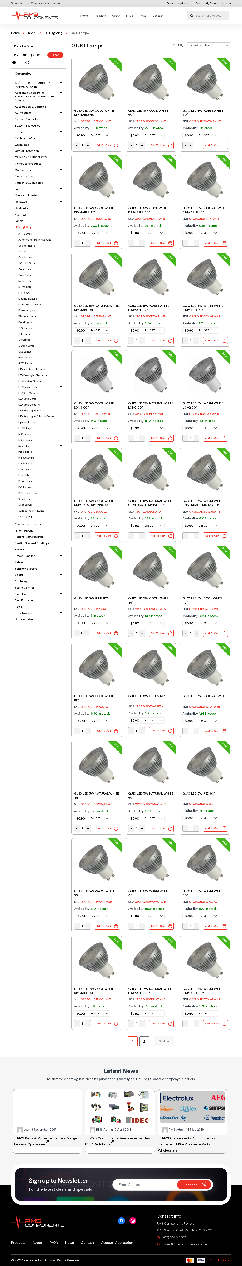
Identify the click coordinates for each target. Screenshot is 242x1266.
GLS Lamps (24, 351)
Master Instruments (28, 524)
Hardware (21, 202)
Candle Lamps (26, 257)
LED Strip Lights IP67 (30, 404)
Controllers (24, 269)
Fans (18, 189)
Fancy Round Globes (30, 304)
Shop (31, 33)
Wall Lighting (25, 516)
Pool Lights (24, 475)
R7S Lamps (24, 487)
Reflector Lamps (27, 493)
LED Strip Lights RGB (30, 410)
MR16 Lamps (25, 439)
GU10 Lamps (25, 357)
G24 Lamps (25, 328)
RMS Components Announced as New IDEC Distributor (118, 1141)
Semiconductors (26, 569)
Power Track (25, 481)
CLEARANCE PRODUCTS (31, 157)
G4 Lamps (24, 334)
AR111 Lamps (25, 233)
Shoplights (24, 499)
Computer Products (28, 164)
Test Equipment (25, 600)
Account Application (178, 3)
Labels (19, 221)
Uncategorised (25, 619)
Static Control (24, 587)
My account (213, 3)
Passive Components (29, 537)
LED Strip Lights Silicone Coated (36, 416)
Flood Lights (25, 322)
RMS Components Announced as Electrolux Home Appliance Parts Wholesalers (186, 1144)
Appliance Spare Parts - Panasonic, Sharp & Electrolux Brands (34, 96)
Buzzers (20, 132)
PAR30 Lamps (26, 457)
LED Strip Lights (27, 398)
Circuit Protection (27, 151)
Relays (19, 562)
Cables (22, 251)
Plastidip (20, 549)
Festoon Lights (26, 310)
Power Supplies (25, 556)
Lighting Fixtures (27, 422)
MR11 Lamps (25, 434)
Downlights (24, 286)
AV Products (23, 113)
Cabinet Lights (26, 245)
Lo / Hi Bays (25, 428)
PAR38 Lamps (26, 463)
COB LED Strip (26, 263)
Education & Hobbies (29, 183)
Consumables (24, 176)
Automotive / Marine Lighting (34, 239)
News (143, 16)
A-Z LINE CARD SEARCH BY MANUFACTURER (32, 85)
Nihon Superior (25, 530)
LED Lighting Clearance (31, 381)
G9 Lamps (24, 339)
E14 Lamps (24, 292)
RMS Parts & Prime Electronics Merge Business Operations (45, 1141)
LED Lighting (53, 33)
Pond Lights (25, 469)
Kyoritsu (20, 214)
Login (228, 3)
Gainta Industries (26, 195)
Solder (19, 575)
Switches (21, 594)
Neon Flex (23, 446)
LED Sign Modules (28, 393)
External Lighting (27, 298)
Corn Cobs (24, 275)
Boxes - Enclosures (27, 125)
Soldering (21, 581)
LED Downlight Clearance (32, 375)
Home (84, 16)
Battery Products (26, 119)
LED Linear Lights (28, 387)
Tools (18, 606)
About (116, 16)
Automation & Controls (30, 106)
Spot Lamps (25, 504)
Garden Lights (26, 345)
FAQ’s (129, 16)
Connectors (23, 170)
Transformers (23, 613)
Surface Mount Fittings (31, 510)
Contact (158, 16)
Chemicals (22, 145)
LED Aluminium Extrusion (32, 369)
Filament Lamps (27, 316)
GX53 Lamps (25, 363)
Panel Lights (25, 451)
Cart (197, 3)
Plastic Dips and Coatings (32, 543)
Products (100, 16)
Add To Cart (104, 145)
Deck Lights (25, 281)
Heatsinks (21, 208)
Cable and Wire (25, 138)
